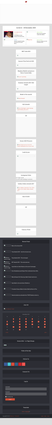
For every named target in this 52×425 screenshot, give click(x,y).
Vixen (48, 416)
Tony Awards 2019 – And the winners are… (21, 251)
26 (38, 327)
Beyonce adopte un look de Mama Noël (42, 42)
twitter (9, 364)
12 (38, 321)
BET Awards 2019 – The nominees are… (21, 262)
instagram (16, 364)
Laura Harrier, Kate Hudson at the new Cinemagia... (24, 266)
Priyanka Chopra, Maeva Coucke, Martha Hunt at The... (24, 289)
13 (44, 321)
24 (26, 327)
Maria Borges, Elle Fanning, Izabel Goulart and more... (24, 277)
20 (44, 324)
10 (26, 321)
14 (7, 324)
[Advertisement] (26, 13)
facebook (5, 364)
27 (44, 327)
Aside (42, 416)
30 (19, 329)
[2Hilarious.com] (26, 1)
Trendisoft (17, 416)
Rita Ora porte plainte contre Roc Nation (41, 34)
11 (32, 321)
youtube (23, 364)
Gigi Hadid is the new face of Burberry (21, 283)
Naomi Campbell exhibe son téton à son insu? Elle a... (19, 42)
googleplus (12, 364)
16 (19, 324)
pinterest (20, 364)
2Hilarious (12, 416)
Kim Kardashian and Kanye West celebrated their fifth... (25, 271)
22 (13, 327)
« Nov (6, 332)
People (15, 39)
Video (45, 416)
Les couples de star (18, 32)
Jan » (46, 332)
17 (26, 324)
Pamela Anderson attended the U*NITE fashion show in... (25, 295)
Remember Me (9, 396)
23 (19, 327)
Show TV (16, 33)
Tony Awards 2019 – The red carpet (20, 258)
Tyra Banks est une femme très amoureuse (19, 36)
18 (32, 324)
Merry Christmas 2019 (17, 245)
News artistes (39, 32)
